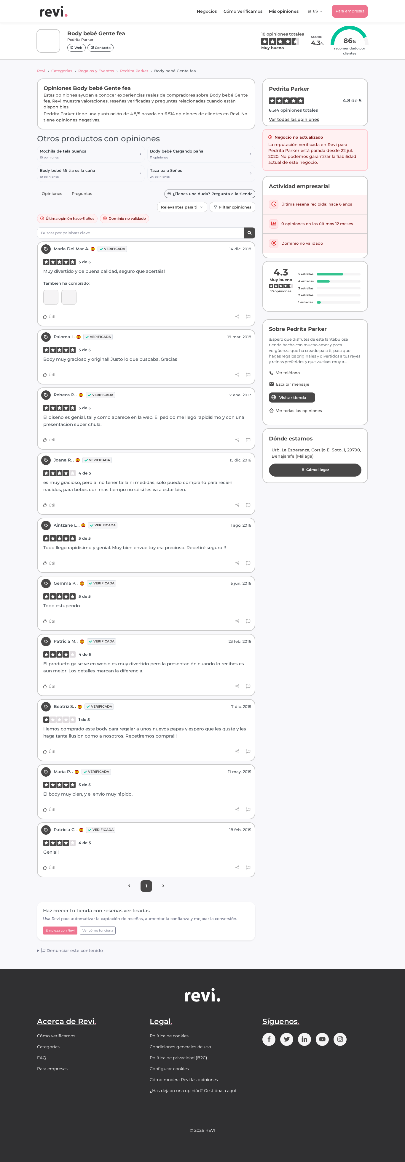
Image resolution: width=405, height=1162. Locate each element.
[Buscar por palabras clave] (249, 232)
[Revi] (53, 11)
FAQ (41, 1057)
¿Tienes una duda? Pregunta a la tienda (213, 194)
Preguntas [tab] (82, 193)
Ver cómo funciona (97, 930)
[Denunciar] (248, 317)
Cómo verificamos (243, 11)
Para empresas (350, 11)
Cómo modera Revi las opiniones (184, 1079)
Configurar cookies (169, 1068)
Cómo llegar (317, 469)
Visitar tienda (292, 397)
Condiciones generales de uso (180, 1046)
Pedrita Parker (134, 70)
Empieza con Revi (60, 930)
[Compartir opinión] (237, 316)
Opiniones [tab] (52, 193)
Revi (41, 70)
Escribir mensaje (292, 384)
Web (78, 48)
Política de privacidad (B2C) (178, 1057)
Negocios (207, 11)
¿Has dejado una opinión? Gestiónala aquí (193, 1090)
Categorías (61, 70)
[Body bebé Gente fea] (50, 297)
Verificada (114, 249)
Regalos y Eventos (96, 70)
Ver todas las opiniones (294, 119)
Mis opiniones (284, 11)
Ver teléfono (288, 373)
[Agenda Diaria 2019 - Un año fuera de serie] (68, 297)
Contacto (102, 48)
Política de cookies (169, 1035)
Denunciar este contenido (74, 950)
